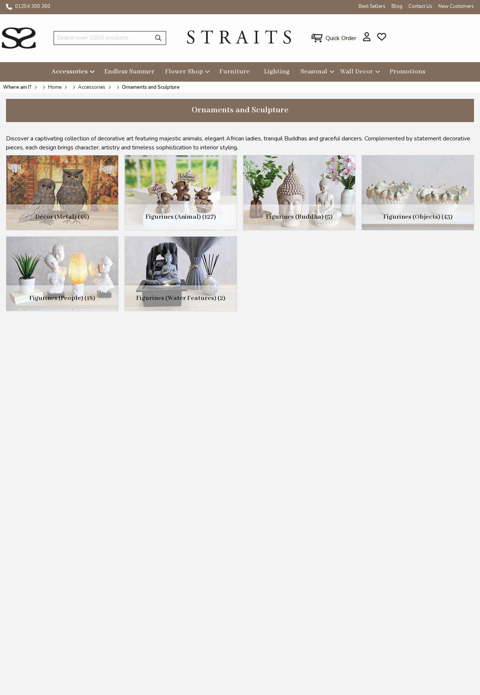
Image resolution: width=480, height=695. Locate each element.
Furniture (234, 71)
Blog (397, 6)
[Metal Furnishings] (62, 192)
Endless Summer (129, 71)
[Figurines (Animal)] (181, 192)
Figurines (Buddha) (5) (299, 217)
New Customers (456, 6)
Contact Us (420, 6)
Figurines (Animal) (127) (181, 217)
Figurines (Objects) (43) (418, 217)
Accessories (69, 71)
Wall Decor (356, 71)
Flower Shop (184, 71)
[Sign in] (367, 36)
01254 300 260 (32, 6)
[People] (62, 274)
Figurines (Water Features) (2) (180, 298)
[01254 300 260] (9, 7)
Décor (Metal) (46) (62, 217)
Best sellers (372, 6)
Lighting (277, 71)
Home (55, 87)
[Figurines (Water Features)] (181, 274)
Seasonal (313, 71)
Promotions (407, 71)
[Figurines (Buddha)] (299, 192)
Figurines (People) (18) (62, 298)
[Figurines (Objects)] (418, 192)
